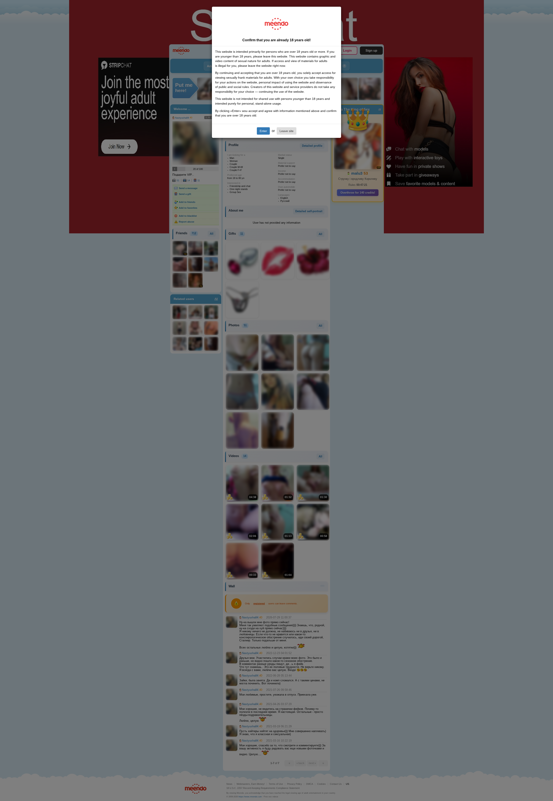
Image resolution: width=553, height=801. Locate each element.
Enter (263, 131)
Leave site (287, 131)
